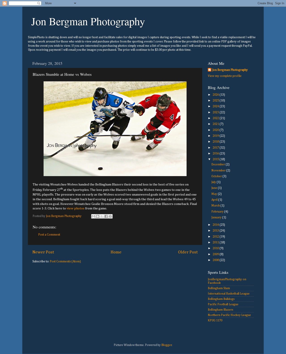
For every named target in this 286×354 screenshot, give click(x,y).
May (214, 194)
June (214, 188)
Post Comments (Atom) (65, 261)
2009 (216, 254)
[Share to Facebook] (106, 216)
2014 (216, 224)
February (217, 211)
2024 (216, 106)
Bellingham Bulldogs (221, 299)
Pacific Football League (223, 304)
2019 (216, 135)
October (217, 176)
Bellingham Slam (219, 288)
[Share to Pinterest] (110, 216)
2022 (216, 118)
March (216, 205)
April (214, 199)
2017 (216, 147)
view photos (75, 208)
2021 (216, 124)
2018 (216, 141)
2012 (216, 236)
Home (116, 252)
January (216, 217)
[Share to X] (102, 216)
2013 (216, 230)
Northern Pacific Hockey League (229, 315)
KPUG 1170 (215, 320)
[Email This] (93, 216)
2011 (216, 242)
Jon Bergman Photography (88, 21)
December (218, 164)
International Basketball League (229, 293)
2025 (216, 100)
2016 (216, 153)
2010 (216, 248)
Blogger (166, 345)
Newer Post (43, 252)
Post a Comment (49, 234)
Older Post (188, 252)
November (218, 170)
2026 (216, 94)
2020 (216, 130)
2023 (216, 112)
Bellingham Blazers (220, 309)
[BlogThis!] (97, 216)
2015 (216, 159)
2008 (216, 260)
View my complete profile (225, 76)
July (214, 182)
